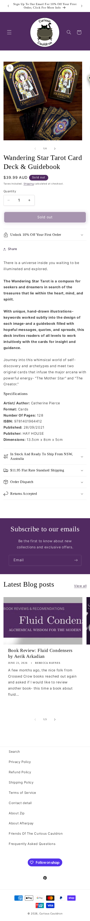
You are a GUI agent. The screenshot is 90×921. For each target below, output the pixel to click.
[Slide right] (55, 148)
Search (14, 752)
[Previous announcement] (8, 6)
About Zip (17, 813)
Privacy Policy (20, 762)
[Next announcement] (82, 6)
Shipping (29, 183)
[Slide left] (35, 148)
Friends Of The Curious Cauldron (36, 834)
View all (80, 586)
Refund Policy (20, 772)
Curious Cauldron (51, 913)
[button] (9, 32)
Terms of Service (22, 793)
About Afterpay (21, 823)
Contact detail (20, 803)
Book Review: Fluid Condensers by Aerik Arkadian (40, 653)
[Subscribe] (76, 560)
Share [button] (12, 249)
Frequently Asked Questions (32, 844)
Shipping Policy (21, 782)
